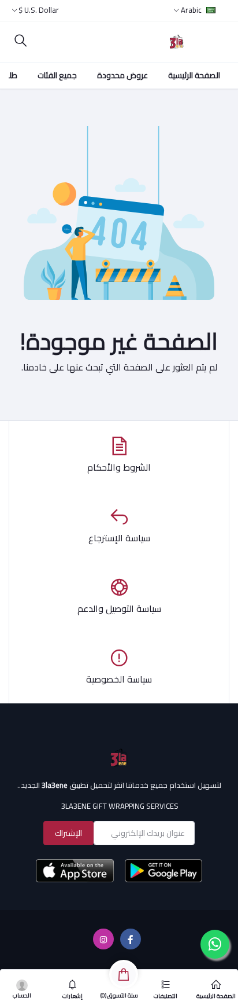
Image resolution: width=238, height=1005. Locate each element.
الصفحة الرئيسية (194, 75)
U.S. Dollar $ (38, 10)
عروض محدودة (122, 75)
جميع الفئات (57, 75)
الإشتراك (68, 833)
